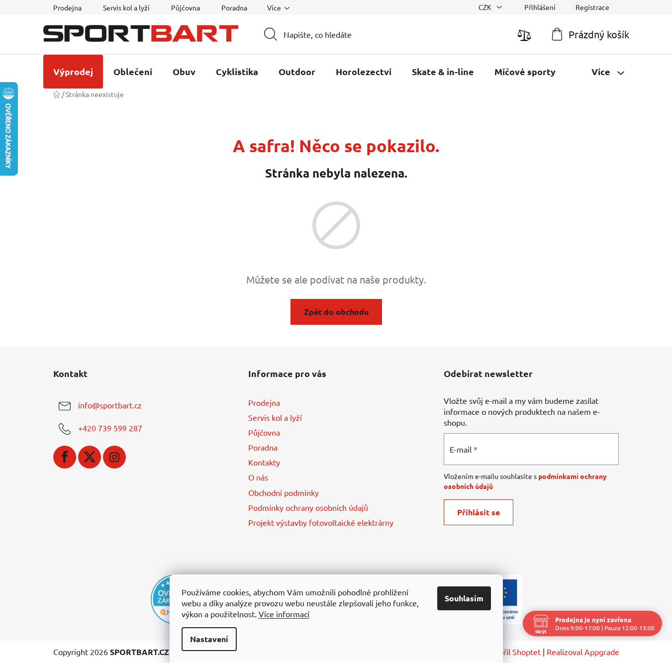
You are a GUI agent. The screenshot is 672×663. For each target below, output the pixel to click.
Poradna (234, 7)
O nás (258, 477)
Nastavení (209, 639)
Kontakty (264, 462)
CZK (486, 6)
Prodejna (67, 7)
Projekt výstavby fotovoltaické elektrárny (320, 522)
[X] (89, 457)
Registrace (592, 6)
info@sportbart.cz (110, 405)
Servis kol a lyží (126, 7)
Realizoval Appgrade (583, 652)
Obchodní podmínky (283, 492)
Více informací (284, 614)
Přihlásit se (478, 512)
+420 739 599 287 (110, 428)
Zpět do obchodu (336, 311)
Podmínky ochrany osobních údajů (308, 507)
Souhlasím (464, 598)
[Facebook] (64, 457)
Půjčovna (185, 7)
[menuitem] (73, 72)
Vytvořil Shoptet (511, 652)
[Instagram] (114, 457)
